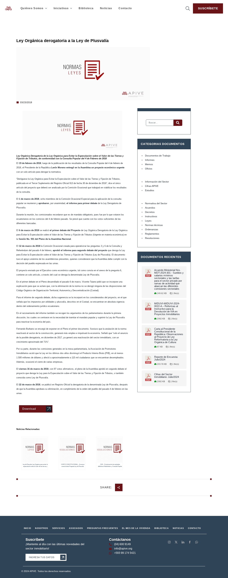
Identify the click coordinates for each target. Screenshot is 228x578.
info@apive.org (123, 548)
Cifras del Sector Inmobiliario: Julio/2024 (166, 375)
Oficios (148, 168)
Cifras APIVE (151, 186)
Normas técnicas (154, 225)
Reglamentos (152, 233)
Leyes (148, 220)
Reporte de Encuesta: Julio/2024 (166, 358)
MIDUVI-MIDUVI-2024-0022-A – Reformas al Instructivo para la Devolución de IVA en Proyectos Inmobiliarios (167, 309)
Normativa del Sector (156, 203)
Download (29, 408)
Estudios (149, 190)
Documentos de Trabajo (157, 155)
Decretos (150, 212)
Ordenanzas (151, 229)
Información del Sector (157, 181)
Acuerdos (150, 207)
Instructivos (151, 216)
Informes (149, 160)
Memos (149, 164)
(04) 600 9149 (122, 544)
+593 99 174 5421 (125, 552)
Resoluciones (152, 238)
